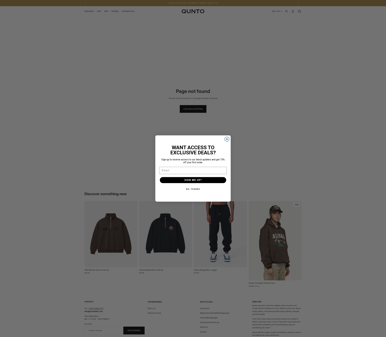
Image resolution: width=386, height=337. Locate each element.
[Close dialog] (227, 139)
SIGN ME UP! (193, 180)
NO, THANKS (193, 189)
